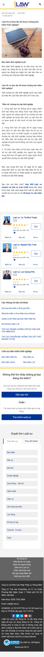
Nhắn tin (8, 237)
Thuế (9, 538)
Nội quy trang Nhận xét (21, 573)
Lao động (11, 514)
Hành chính (11, 491)
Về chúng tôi (22, 559)
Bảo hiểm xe (28, 357)
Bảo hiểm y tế (29, 362)
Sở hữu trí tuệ (12, 522)
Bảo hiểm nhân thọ (9, 357)
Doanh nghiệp (12, 476)
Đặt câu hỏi (22, 394)
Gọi (36, 226)
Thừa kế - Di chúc (14, 530)
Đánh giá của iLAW (22, 576)
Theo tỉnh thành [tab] (31, 441)
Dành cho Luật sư (21, 567)
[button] (40, 4)
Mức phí (22, 237)
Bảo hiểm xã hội (8, 362)
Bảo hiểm (21, 13)
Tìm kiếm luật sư (22, 417)
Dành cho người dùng (22, 564)
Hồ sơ (35, 237)
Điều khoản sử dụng (21, 561)
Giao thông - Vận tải (15, 483)
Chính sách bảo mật (22, 570)
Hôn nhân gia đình (14, 507)
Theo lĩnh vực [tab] (12, 441)
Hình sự (10, 499)
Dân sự (10, 460)
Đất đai (10, 468)
